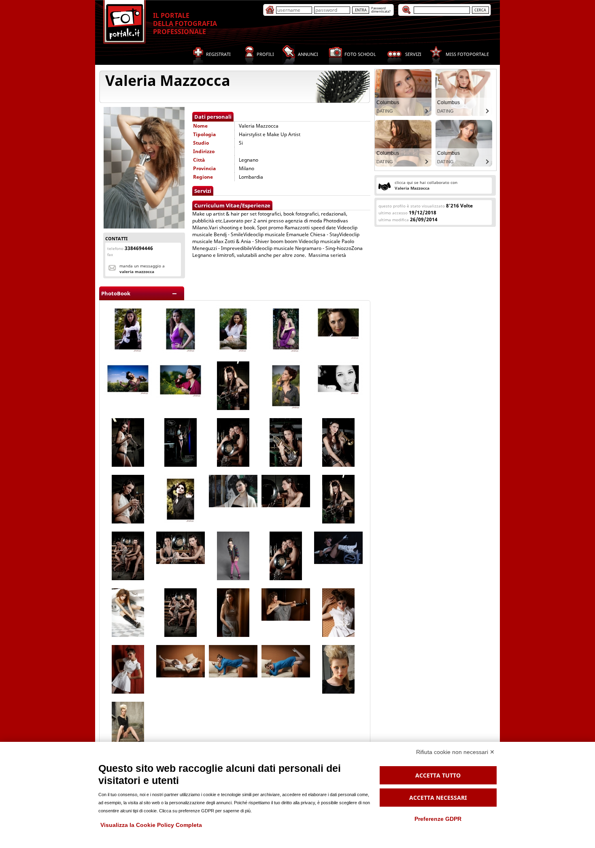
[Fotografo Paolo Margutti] (233, 408)
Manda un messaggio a (142, 268)
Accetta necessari (438, 797)
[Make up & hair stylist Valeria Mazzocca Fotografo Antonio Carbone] (338, 691)
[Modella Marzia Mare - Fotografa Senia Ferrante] (128, 394)
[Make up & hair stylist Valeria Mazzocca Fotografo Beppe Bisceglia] (233, 505)
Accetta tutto (438, 775)
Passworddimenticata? (381, 9)
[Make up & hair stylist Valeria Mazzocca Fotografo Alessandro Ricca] (128, 635)
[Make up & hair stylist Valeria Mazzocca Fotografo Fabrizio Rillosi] (338, 562)
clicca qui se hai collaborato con (426, 185)
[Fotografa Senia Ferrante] (128, 351)
